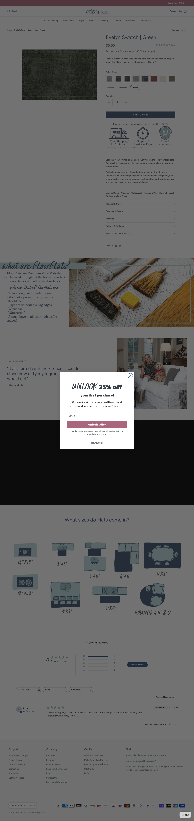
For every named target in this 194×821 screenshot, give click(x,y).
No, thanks (97, 442)
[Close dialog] (130, 375)
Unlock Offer (97, 424)
